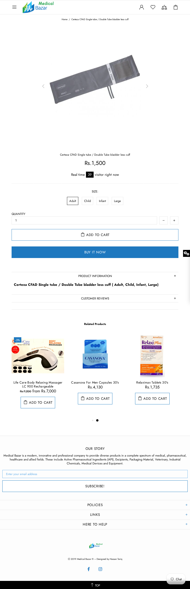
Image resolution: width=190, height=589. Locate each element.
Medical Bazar (32, 7)
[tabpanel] (37, 376)
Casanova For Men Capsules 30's (95, 382)
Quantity (18, 214)
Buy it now (95, 252)
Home (64, 19)
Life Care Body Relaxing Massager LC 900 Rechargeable (38, 384)
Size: (95, 191)
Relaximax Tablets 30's (152, 382)
